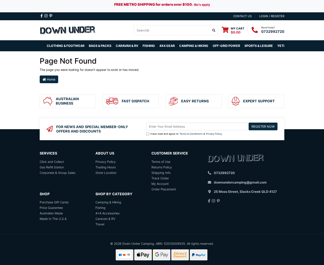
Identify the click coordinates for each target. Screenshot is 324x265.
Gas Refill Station (52, 167)
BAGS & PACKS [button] (100, 46)
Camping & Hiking (108, 202)
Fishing (100, 208)
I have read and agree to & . (186, 133)
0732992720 (272, 31)
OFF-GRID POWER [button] (226, 46)
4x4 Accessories (107, 213)
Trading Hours (105, 167)
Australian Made (51, 213)
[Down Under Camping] (68, 30)
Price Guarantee (51, 208)
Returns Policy (161, 167)
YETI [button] (280, 46)
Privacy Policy (214, 133)
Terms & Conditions (191, 133)
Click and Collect (52, 162)
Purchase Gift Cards (54, 202)
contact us (242, 16)
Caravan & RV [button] (127, 46)
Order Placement (163, 189)
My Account (160, 184)
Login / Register (271, 16)
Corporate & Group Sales (57, 173)
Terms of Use (160, 162)
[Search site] (214, 30)
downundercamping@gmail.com (240, 182)
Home (50, 79)
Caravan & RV (105, 219)
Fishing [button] (149, 46)
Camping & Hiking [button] (193, 46)
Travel (99, 224)
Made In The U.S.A (53, 219)
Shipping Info (161, 173)
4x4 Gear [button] (167, 46)
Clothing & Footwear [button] (65, 46)
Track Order (160, 178)
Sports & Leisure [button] (258, 46)
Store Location (105, 173)
